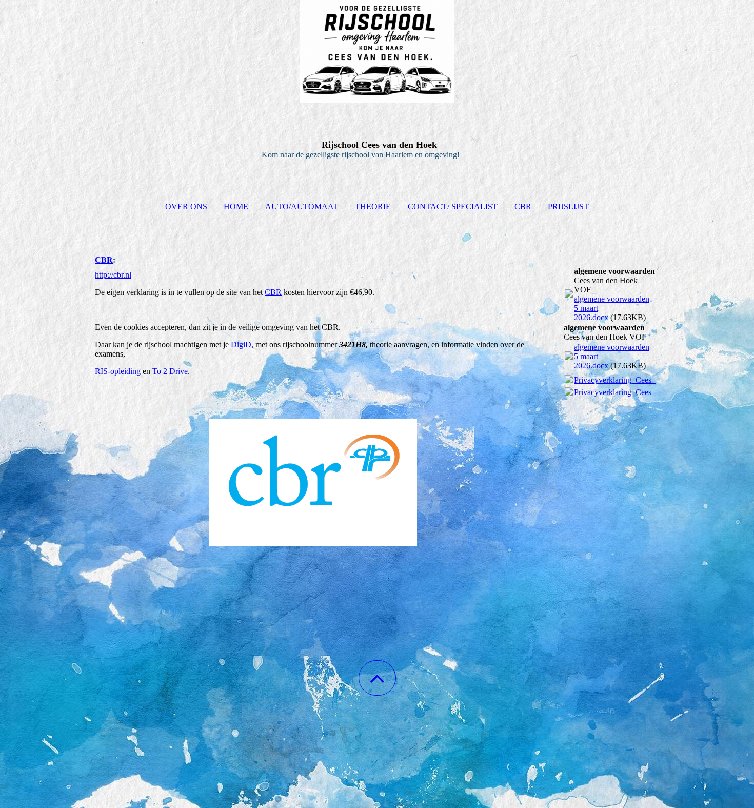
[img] (377, 51)
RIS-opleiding (118, 371)
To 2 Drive (170, 371)
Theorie (373, 206)
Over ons (186, 206)
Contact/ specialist (453, 206)
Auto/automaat (301, 206)
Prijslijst (568, 206)
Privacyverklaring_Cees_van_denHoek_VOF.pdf (654, 380)
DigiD (241, 344)
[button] (377, 678)
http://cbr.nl (113, 274)
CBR (522, 206)
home (236, 206)
